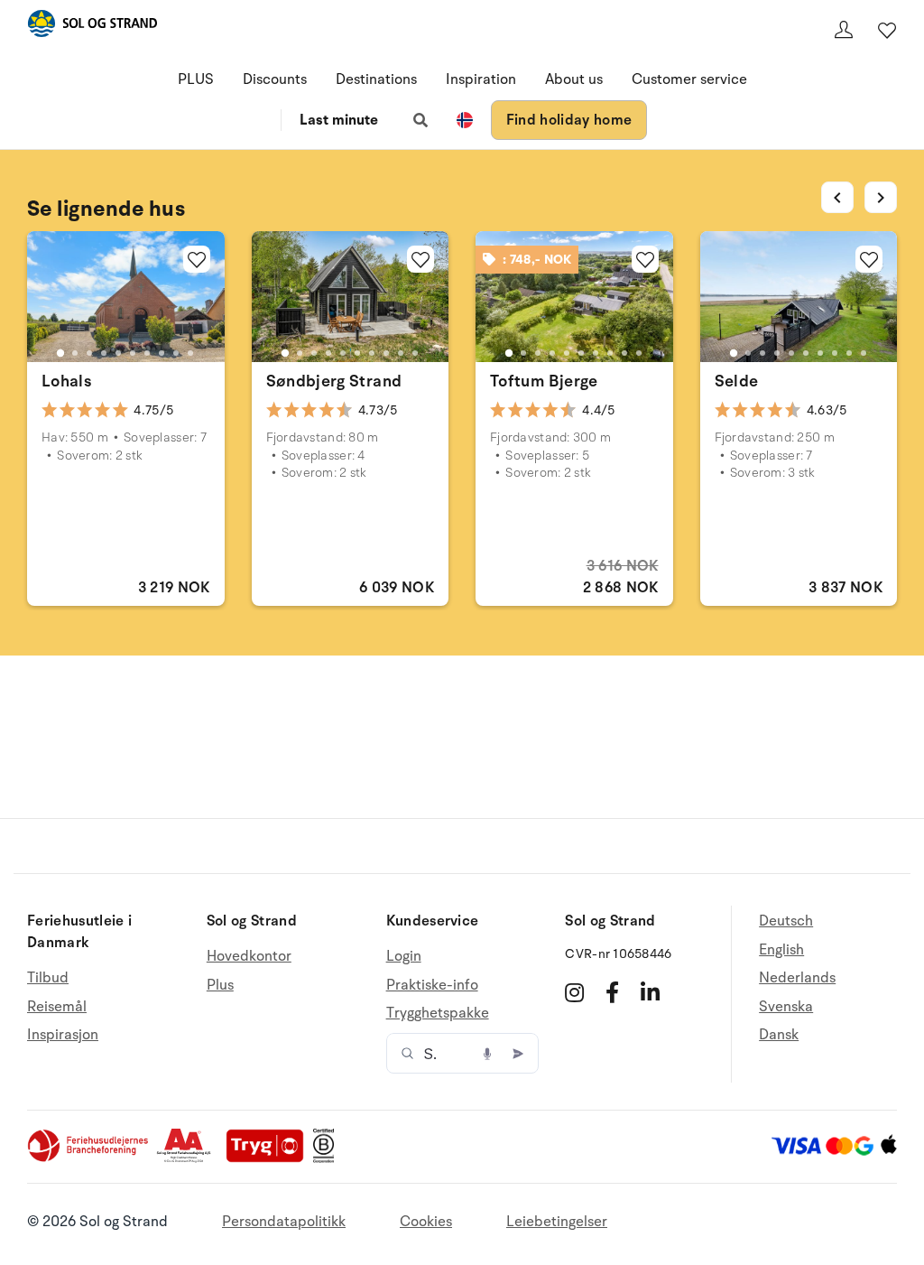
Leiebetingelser (556, 1222)
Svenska (786, 1007)
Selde (737, 381)
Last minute (339, 120)
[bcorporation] (328, 1158)
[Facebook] (612, 992)
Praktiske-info (432, 985)
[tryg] (270, 1158)
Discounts (275, 79)
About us (574, 79)
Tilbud (48, 978)
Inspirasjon (62, 1035)
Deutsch (786, 921)
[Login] (844, 30)
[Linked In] (650, 992)
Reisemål (57, 1007)
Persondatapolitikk (284, 1222)
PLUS (196, 79)
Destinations (376, 79)
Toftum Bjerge (544, 381)
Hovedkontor (249, 956)
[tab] (60, 353)
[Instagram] (574, 992)
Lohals (66, 381)
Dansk (779, 1035)
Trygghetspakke (437, 1013)
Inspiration (481, 79)
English (781, 950)
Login (403, 956)
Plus (220, 985)
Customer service (689, 79)
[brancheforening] (89, 1158)
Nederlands (797, 978)
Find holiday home (569, 120)
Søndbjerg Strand (334, 381)
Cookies (426, 1222)
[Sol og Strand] (92, 26)
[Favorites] (887, 30)
